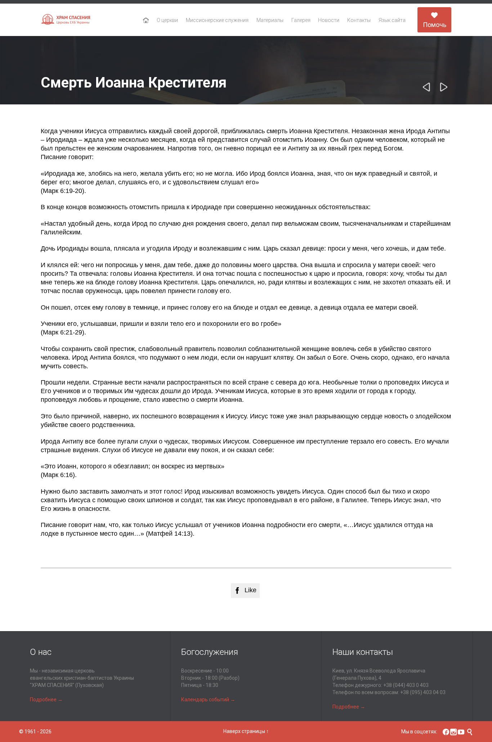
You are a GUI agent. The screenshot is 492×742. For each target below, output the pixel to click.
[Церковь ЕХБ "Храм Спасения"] (66, 19)
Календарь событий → (208, 699)
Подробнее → (46, 699)
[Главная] (146, 20)
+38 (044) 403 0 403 (406, 685)
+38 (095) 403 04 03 (423, 692)
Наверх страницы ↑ (246, 731)
